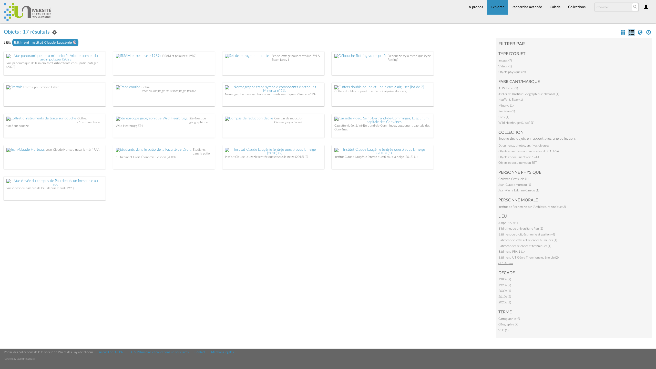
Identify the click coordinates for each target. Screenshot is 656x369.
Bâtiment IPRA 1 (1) (511, 251)
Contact (199, 352)
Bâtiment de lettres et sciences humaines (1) (527, 240)
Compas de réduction (288, 118)
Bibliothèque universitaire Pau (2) (520, 228)
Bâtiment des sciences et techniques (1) (524, 246)
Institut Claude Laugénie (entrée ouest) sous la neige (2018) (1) (375, 156)
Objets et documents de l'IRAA (518, 157)
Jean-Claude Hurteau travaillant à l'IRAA (72, 149)
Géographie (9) (508, 324)
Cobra (145, 87)
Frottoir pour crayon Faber (41, 87)
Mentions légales (222, 352)
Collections (577, 7)
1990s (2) (504, 285)
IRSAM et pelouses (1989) (179, 55)
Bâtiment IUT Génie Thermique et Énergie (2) (528, 257)
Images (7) (505, 60)
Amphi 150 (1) (508, 222)
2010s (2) (504, 296)
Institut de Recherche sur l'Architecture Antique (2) (532, 206)
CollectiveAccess (26, 359)
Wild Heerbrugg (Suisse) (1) (516, 122)
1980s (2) (504, 279)
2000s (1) (504, 290)
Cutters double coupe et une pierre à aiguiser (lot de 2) (370, 91)
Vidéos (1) (505, 66)
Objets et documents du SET (517, 162)
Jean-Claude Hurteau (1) (514, 184)
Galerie (555, 7)
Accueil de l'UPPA (111, 352)
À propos (476, 7)
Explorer (497, 7)
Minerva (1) (506, 105)
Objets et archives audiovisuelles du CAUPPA (528, 151)
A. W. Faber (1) (508, 88)
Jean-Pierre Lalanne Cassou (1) (518, 190)
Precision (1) (506, 111)
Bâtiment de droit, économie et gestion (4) (526, 234)
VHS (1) (503, 330)
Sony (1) (503, 117)
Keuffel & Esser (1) (510, 99)
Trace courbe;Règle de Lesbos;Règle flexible (168, 91)
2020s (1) (504, 302)
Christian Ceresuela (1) (513, 178)
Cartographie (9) (509, 318)
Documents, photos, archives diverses (523, 145)
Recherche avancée (526, 7)
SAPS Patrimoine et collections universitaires (159, 352)
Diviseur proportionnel (288, 122)
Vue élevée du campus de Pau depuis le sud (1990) (40, 188)
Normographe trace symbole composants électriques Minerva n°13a (270, 94)
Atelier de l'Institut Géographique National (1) (528, 94)
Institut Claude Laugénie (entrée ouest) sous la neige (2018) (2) (266, 156)
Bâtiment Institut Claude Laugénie (43, 42)
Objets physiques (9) (512, 72)
